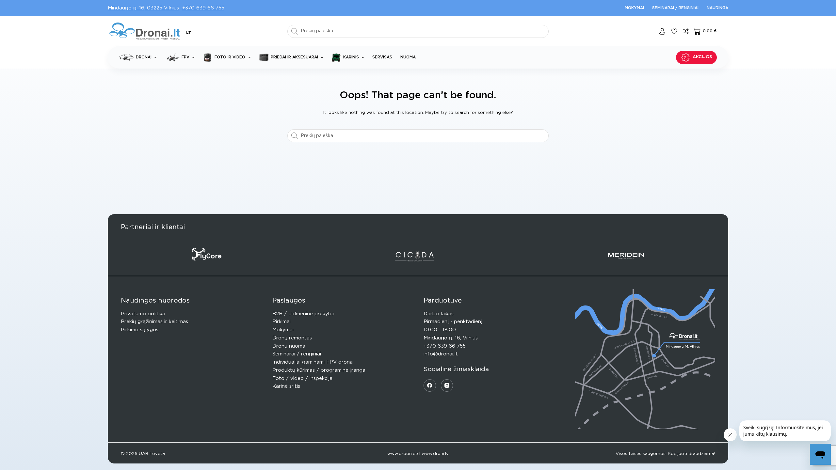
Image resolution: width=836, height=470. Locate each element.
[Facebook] (430, 385)
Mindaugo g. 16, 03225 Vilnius (143, 8)
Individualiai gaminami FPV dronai (313, 362)
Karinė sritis (286, 386)
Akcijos (702, 57)
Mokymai (634, 8)
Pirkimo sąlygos (139, 329)
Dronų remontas (292, 338)
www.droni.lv (435, 454)
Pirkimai (281, 321)
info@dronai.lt (441, 354)
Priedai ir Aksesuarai (294, 57)
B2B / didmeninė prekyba (303, 313)
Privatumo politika (143, 313)
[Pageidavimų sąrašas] (674, 31)
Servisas (382, 57)
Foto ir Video (230, 57)
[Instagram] (447, 385)
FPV (185, 57)
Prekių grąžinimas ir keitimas (154, 321)
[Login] (662, 31)
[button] (188, 33)
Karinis (351, 57)
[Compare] (686, 31)
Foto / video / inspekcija (302, 378)
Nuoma (408, 57)
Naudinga (717, 8)
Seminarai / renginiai (675, 8)
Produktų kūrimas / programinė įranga (318, 370)
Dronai (144, 57)
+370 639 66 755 (203, 8)
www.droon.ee (402, 454)
